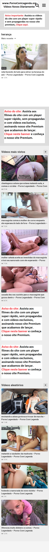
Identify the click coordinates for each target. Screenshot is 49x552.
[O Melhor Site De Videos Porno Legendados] (19, 5)
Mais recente (7, 38)
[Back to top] (44, 546)
